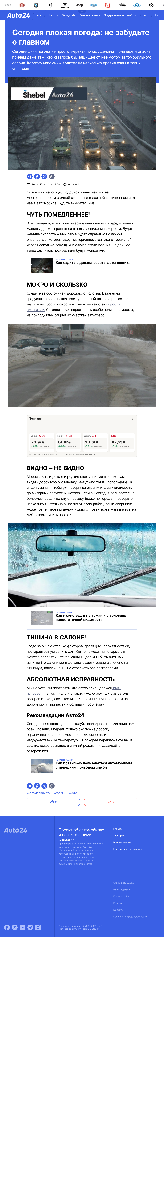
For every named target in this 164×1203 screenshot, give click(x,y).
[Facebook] (7, 927)
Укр (146, 15)
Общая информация (124, 883)
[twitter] (44, 176)
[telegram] (30, 176)
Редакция (118, 903)
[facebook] (37, 176)
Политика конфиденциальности (130, 916)
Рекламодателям (122, 889)
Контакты (118, 910)
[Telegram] (30, 927)
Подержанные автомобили (120, 15)
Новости (53, 15)
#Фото (73, 793)
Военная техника (90, 15)
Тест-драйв (69, 15)
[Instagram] (38, 927)
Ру (156, 15)
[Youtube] (22, 927)
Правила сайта (121, 896)
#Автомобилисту (39, 793)
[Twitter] (15, 927)
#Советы (60, 793)
